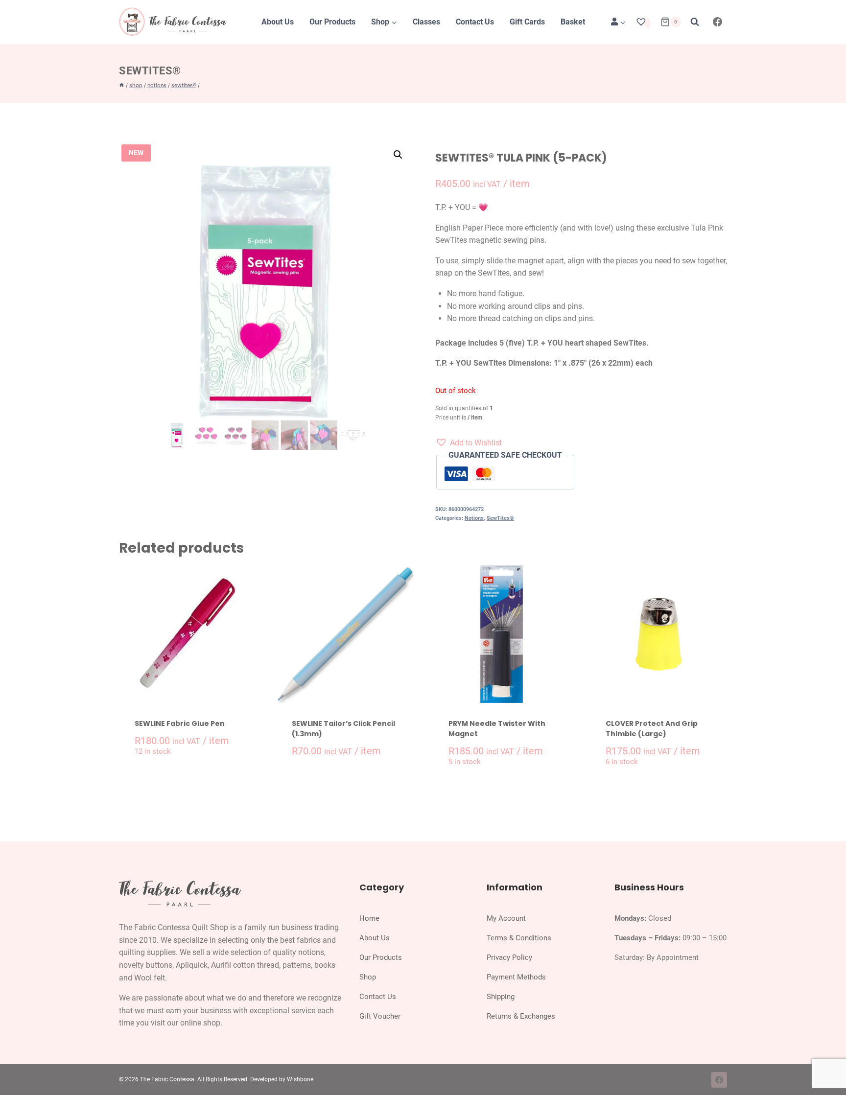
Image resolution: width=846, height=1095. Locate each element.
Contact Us (475, 21)
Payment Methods (516, 977)
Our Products (332, 21)
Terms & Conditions (519, 937)
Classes (426, 21)
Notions (474, 518)
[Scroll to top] (828, 1065)
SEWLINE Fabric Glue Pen (180, 723)
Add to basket (193, 782)
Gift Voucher (379, 1016)
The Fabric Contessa (167, 1079)
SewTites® (150, 71)
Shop (367, 977)
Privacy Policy (509, 957)
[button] (398, 154)
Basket (573, 21)
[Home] (121, 85)
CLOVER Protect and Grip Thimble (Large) (652, 729)
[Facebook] (717, 22)
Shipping (501, 996)
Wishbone (300, 1079)
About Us (277, 21)
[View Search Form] (695, 22)
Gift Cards (527, 21)
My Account (506, 918)
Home (369, 918)
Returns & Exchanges (521, 1016)
